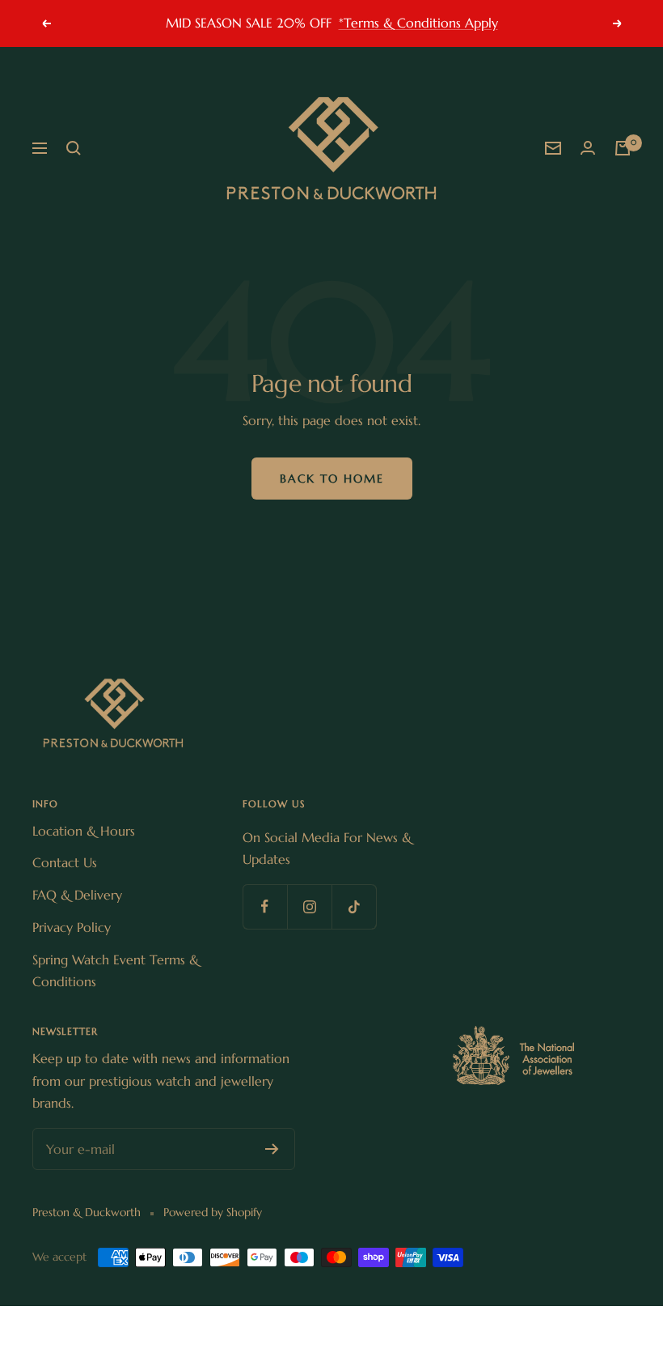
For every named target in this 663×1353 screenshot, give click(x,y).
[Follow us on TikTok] (354, 906)
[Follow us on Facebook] (265, 906)
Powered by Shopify (212, 1212)
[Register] (272, 1149)
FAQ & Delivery (77, 895)
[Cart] (622, 148)
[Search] (73, 148)
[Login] (588, 148)
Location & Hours (83, 831)
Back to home (332, 478)
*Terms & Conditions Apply (418, 23)
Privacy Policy (71, 927)
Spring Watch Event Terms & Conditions (115, 970)
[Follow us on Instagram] (309, 906)
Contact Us (64, 862)
